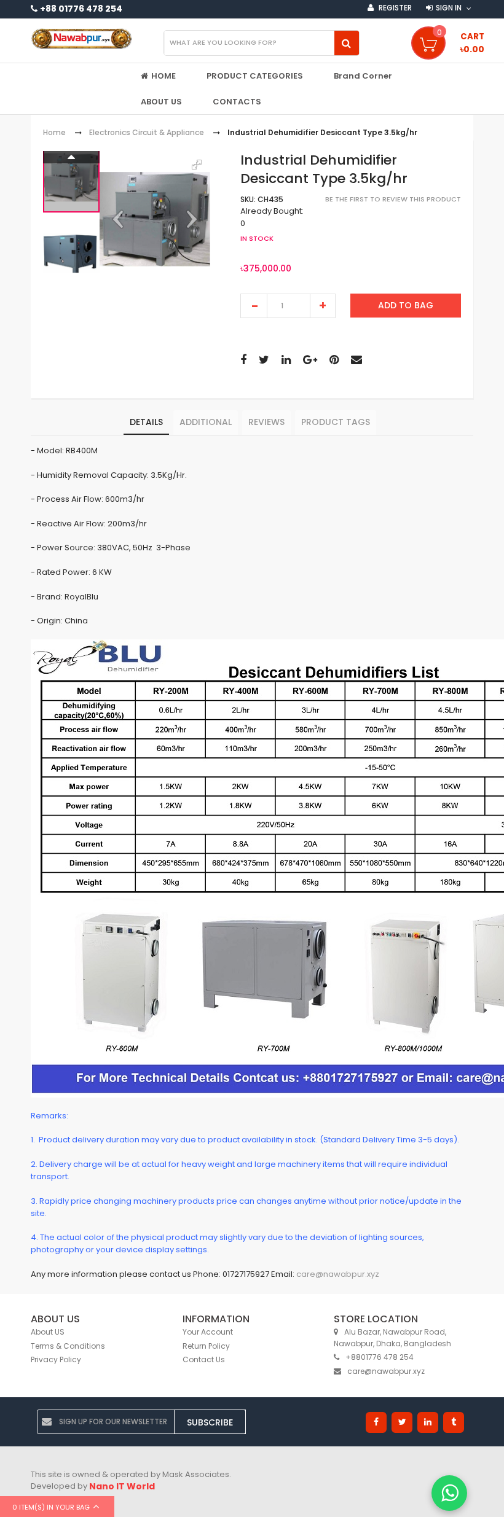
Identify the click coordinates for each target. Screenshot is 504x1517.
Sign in (449, 7)
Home (54, 133)
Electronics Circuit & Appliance (146, 133)
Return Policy (206, 1346)
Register (394, 7)
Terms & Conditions (68, 1346)
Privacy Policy (56, 1359)
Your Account (208, 1332)
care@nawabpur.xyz (337, 1274)
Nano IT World (122, 1486)
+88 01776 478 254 (81, 8)
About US (48, 1332)
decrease (253, 306)
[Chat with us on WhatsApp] (449, 1493)
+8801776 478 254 (379, 1357)
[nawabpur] (81, 38)
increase (323, 306)
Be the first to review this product (393, 199)
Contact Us (204, 1359)
